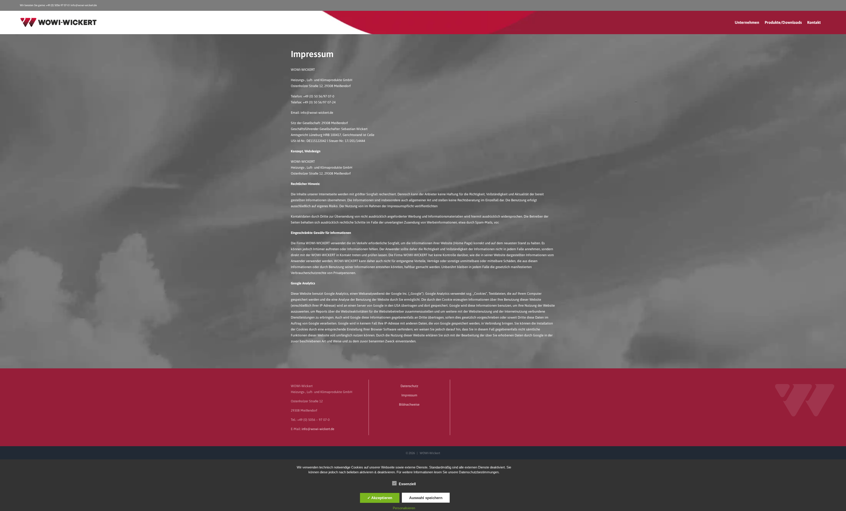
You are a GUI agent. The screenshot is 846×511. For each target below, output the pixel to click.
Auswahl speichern (425, 498)
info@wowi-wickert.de (84, 5)
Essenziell (407, 484)
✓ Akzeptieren (379, 498)
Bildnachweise (409, 404)
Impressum (409, 395)
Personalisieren (404, 508)
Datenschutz (409, 386)
